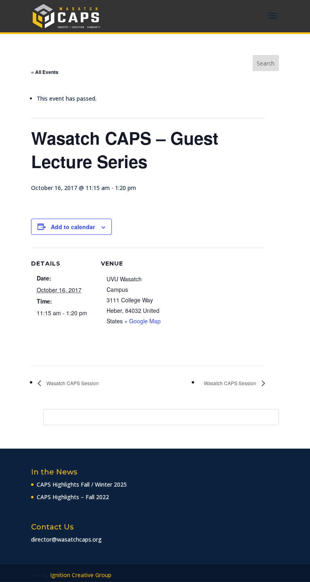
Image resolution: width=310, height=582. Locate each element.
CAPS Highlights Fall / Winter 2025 (82, 484)
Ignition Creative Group (80, 575)
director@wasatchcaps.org (66, 539)
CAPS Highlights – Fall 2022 (73, 497)
